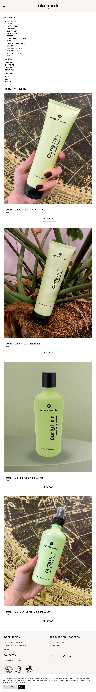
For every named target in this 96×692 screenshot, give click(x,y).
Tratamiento (12, 51)
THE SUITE (11, 56)
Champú (10, 46)
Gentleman (9, 73)
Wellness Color (14, 53)
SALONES (7, 649)
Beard (8, 81)
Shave (8, 79)
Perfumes (9, 70)
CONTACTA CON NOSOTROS (15, 645)
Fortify (10, 36)
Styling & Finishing (16, 43)
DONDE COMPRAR (57, 642)
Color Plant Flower (16, 38)
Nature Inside (13, 26)
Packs (9, 23)
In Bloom (11, 28)
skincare (9, 62)
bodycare (9, 65)
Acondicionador (14, 48)
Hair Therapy (11, 21)
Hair (7, 77)
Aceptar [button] (21, 687)
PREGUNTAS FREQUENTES (14, 642)
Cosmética (8, 59)
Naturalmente (10, 18)
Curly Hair (12, 31)
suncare (9, 67)
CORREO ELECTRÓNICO (13, 660)
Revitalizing (12, 33)
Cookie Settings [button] (9, 687)
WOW (9, 41)
